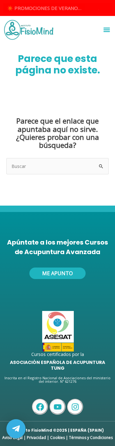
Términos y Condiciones (91, 437)
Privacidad (36, 437)
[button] (106, 30)
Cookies (57, 437)
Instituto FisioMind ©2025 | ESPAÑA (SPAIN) (57, 430)
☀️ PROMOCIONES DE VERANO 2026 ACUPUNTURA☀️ (46, 8)
